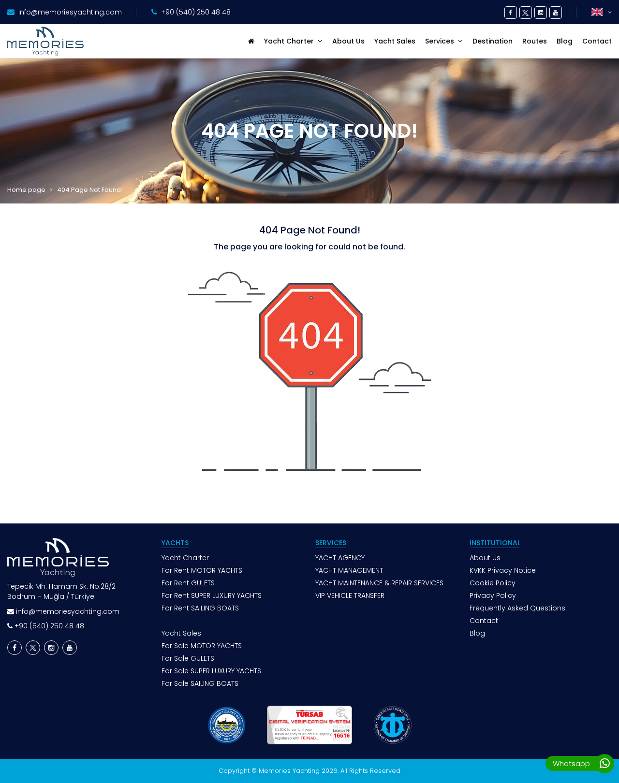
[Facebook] (510, 12)
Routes (534, 41)
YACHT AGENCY (340, 558)
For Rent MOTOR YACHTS (202, 570)
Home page (26, 190)
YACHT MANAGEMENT (349, 570)
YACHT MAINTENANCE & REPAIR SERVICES (379, 583)
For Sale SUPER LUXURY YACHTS (211, 671)
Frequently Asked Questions (517, 608)
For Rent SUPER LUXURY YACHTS (212, 595)
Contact (597, 41)
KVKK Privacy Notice (503, 570)
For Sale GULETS (188, 658)
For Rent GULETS (188, 583)
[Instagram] (540, 12)
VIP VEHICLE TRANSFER (349, 595)
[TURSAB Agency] (309, 725)
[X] (525, 12)
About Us (348, 41)
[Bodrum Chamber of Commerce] (226, 725)
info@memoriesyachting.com (70, 12)
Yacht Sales (394, 41)
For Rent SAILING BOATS (200, 608)
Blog (565, 41)
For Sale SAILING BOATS (200, 683)
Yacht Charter (185, 558)
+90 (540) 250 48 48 (196, 12)
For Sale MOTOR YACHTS (202, 646)
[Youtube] (555, 12)
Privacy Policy (493, 595)
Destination (492, 41)
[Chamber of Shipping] (392, 725)
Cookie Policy (493, 583)
